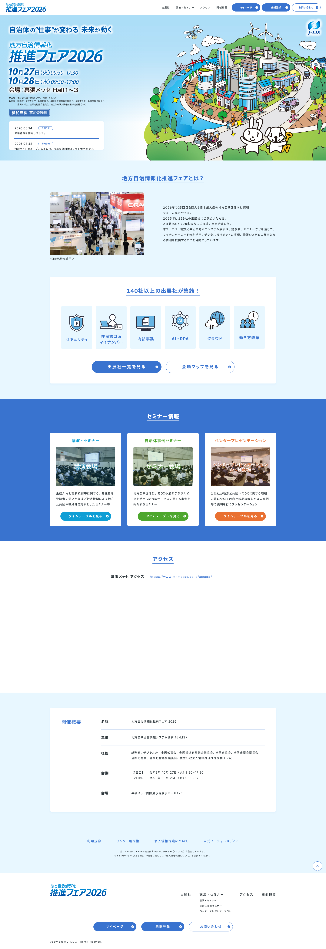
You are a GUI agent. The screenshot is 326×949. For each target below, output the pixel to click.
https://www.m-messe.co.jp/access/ (181, 577)
